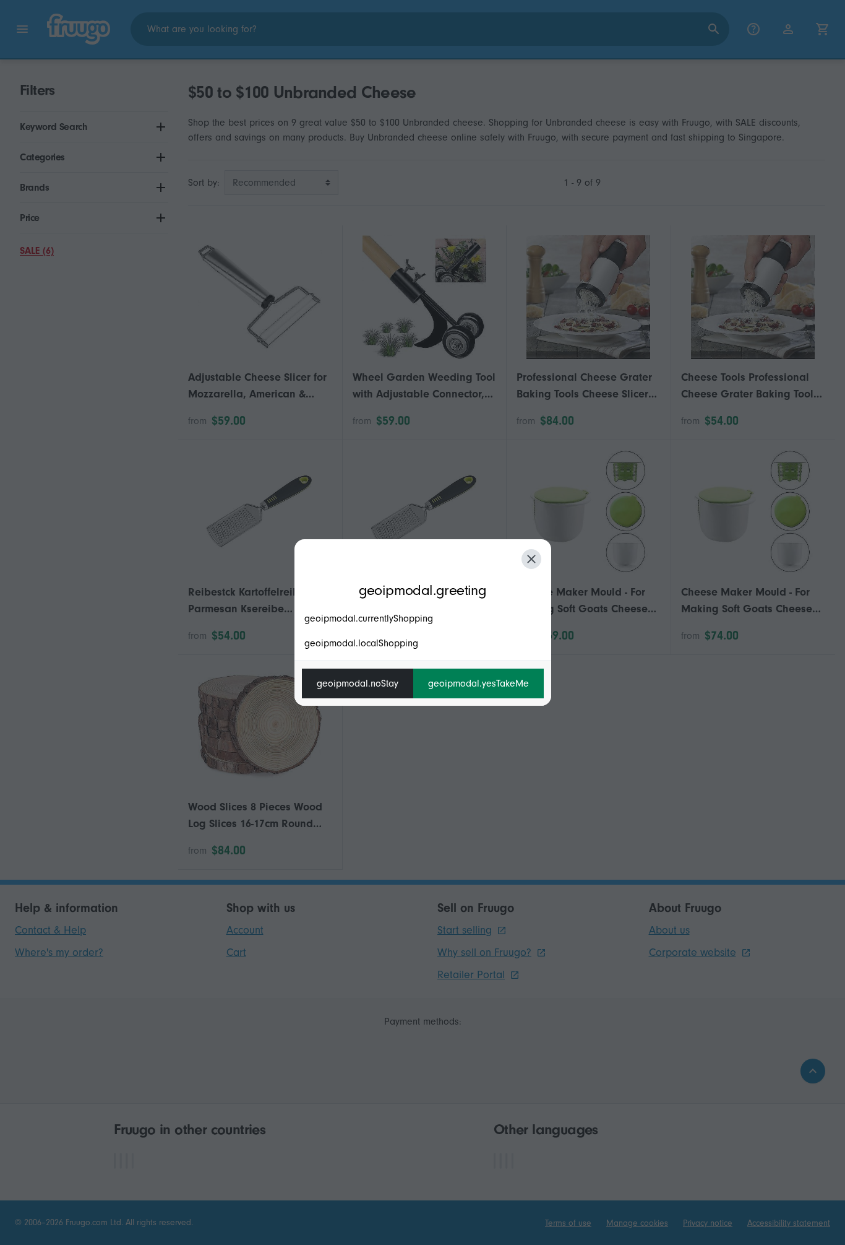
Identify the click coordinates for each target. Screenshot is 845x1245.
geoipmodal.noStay (357, 683)
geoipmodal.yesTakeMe (478, 683)
